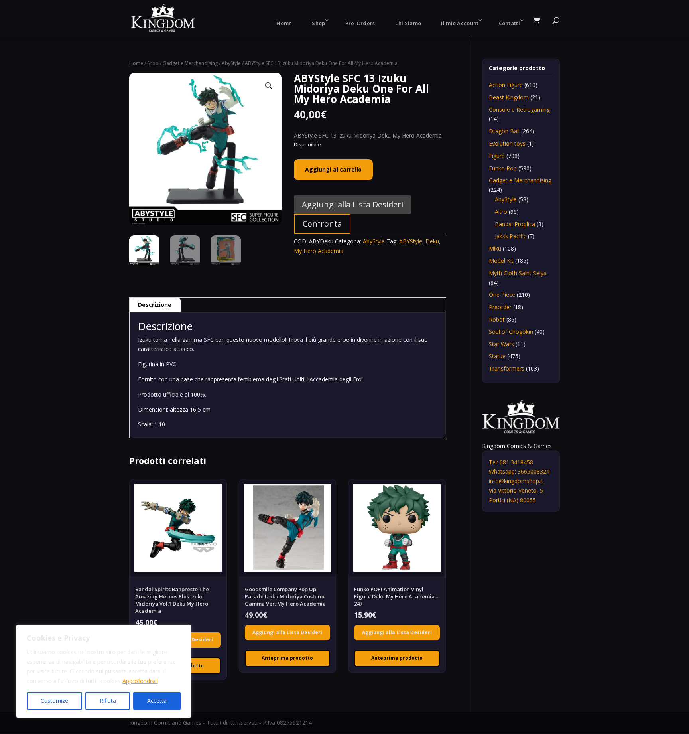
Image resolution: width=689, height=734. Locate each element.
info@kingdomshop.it (516, 481)
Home (284, 23)
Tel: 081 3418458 (511, 462)
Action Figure (506, 85)
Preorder (500, 307)
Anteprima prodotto (287, 658)
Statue (497, 356)
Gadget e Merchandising (190, 63)
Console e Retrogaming (519, 109)
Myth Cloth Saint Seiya (518, 273)
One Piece (502, 294)
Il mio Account (459, 23)
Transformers (506, 368)
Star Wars (501, 344)
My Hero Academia (318, 251)
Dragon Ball (504, 131)
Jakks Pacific (510, 236)
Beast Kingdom (509, 97)
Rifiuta (108, 700)
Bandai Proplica (515, 224)
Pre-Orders (360, 23)
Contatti (509, 23)
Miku (495, 248)
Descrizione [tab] (154, 304)
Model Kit (501, 260)
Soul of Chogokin (511, 331)
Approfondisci (140, 681)
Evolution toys (507, 143)
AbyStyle (231, 63)
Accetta (157, 700)
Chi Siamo (408, 23)
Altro (501, 211)
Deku (432, 241)
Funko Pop (503, 168)
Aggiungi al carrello (333, 169)
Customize (54, 700)
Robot (497, 319)
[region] (103, 671)
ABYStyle (410, 241)
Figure (497, 156)
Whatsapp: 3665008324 (519, 471)
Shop (318, 23)
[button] (269, 86)
